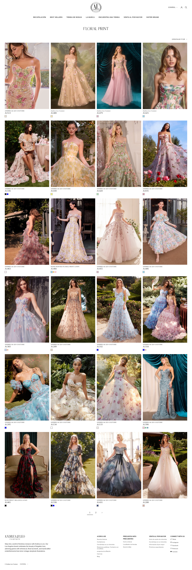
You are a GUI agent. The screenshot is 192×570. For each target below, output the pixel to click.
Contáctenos (101, 542)
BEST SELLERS (56, 17)
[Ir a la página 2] (102, 512)
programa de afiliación (104, 551)
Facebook (175, 545)
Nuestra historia (102, 539)
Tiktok (174, 539)
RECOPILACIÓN (39, 17)
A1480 (54, 113)
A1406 (146, 269)
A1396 (146, 424)
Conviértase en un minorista (105, 544)
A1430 (54, 191)
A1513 (8, 113)
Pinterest (175, 548)
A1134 (54, 424)
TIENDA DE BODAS (74, 17)
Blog (98, 556)
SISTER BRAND (152, 17)
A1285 (8, 424)
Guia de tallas (127, 547)
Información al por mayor (156, 544)
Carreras (99, 554)
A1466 (54, 269)
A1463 (8, 269)
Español (171, 7)
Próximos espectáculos (156, 547)
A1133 (100, 424)
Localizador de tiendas (130, 544)
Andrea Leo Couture (57, 111)
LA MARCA (90, 17)
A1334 (146, 346)
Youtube (175, 551)
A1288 (146, 502)
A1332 (100, 346)
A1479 (100, 113)
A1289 (54, 346)
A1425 (146, 113)
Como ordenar (127, 542)
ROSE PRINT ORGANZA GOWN (16, 500)
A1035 (146, 191)
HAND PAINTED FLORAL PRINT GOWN (65, 266)
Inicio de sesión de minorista (158, 539)
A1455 (100, 269)
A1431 (100, 502)
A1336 (8, 191)
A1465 (8, 502)
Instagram (175, 542)
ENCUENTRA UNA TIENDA (109, 17)
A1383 (8, 346)
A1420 (100, 191)
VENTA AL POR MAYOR (133, 17)
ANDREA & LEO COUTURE (14, 111)
